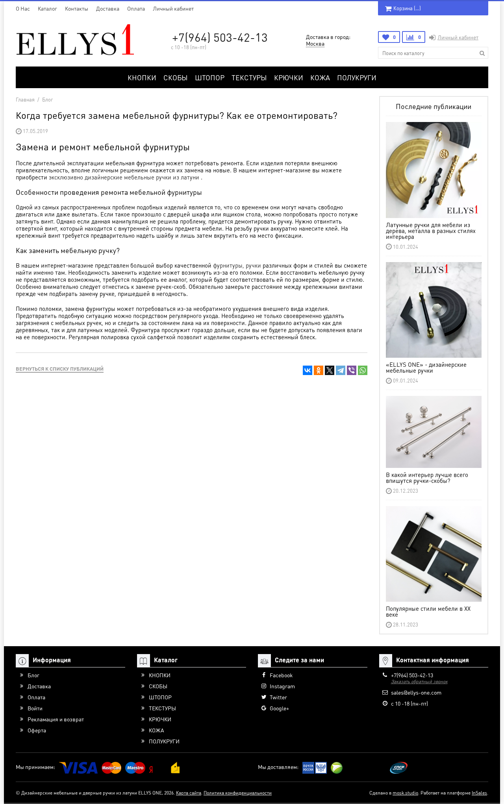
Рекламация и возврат (56, 719)
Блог (33, 674)
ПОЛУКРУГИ (356, 77)
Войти (35, 708)
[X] (329, 370)
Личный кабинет (173, 8)
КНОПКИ (142, 77)
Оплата (136, 8)
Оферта (37, 730)
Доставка (107, 8)
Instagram (282, 685)
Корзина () (407, 8)
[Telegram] (340, 370)
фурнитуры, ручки (237, 265)
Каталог (47, 8)
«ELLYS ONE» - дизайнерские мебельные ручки (426, 367)
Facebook (281, 674)
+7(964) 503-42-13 (220, 37)
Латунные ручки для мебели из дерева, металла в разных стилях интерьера (431, 230)
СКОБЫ (175, 77)
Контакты (76, 8)
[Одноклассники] (318, 370)
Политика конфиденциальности (238, 793)
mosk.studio (405, 793)
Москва (315, 43)
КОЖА (320, 77)
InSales (479, 793)
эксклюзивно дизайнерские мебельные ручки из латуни (125, 177)
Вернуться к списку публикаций (60, 368)
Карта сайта (188, 793)
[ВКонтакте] (307, 370)
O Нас (23, 8)
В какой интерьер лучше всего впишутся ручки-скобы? (427, 477)
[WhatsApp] (362, 370)
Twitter (278, 696)
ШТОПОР (209, 77)
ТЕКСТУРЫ (249, 77)
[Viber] (351, 370)
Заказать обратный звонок (419, 681)
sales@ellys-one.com (416, 692)
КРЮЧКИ (288, 77)
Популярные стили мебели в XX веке (428, 611)
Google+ (279, 708)
